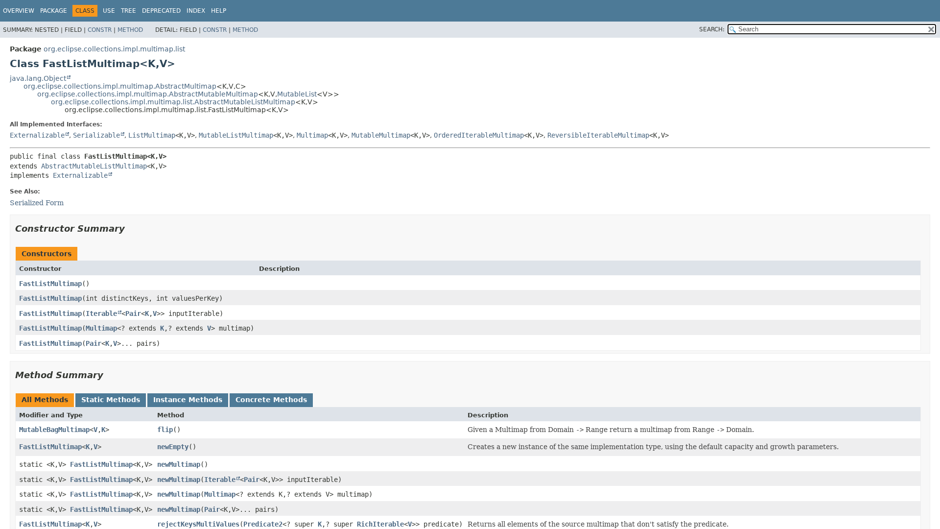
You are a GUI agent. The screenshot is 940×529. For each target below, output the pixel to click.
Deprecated (161, 10)
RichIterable (380, 524)
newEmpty (172, 447)
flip (165, 429)
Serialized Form (37, 203)
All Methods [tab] (45, 400)
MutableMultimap (381, 135)
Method (130, 29)
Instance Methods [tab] (187, 400)
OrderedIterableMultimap (479, 135)
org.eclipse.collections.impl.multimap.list (114, 49)
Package (53, 10)
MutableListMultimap (236, 135)
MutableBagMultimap (54, 429)
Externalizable (37, 135)
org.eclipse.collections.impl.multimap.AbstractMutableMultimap (147, 94)
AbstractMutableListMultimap (94, 166)
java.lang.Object (38, 78)
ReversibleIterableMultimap (598, 135)
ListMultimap (151, 135)
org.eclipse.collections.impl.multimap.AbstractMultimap (120, 86)
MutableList (297, 94)
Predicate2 (262, 524)
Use (109, 10)
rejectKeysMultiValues (198, 524)
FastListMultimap (50, 284)
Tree (128, 10)
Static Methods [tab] (110, 400)
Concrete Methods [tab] (271, 400)
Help (218, 10)
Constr (100, 29)
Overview (18, 10)
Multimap (312, 135)
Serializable (96, 135)
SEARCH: (712, 29)
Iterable (101, 313)
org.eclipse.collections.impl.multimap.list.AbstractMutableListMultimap (173, 102)
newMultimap (178, 464)
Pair (133, 313)
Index (196, 10)
